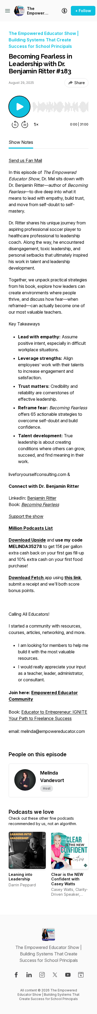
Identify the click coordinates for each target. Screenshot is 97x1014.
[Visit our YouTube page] (68, 974)
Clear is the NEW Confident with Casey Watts (67, 879)
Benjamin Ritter (41, 498)
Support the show (26, 516)
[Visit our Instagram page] (42, 974)
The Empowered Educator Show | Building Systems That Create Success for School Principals (38, 11)
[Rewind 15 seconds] (15, 124)
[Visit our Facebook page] (16, 974)
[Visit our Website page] (81, 974)
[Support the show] (64, 11)
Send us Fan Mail (25, 160)
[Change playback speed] (36, 124)
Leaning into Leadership (20, 877)
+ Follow (83, 10)
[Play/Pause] (19, 106)
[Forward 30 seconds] (25, 124)
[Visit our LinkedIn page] (29, 974)
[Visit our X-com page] (55, 974)
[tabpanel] (48, 448)
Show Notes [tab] (21, 142)
